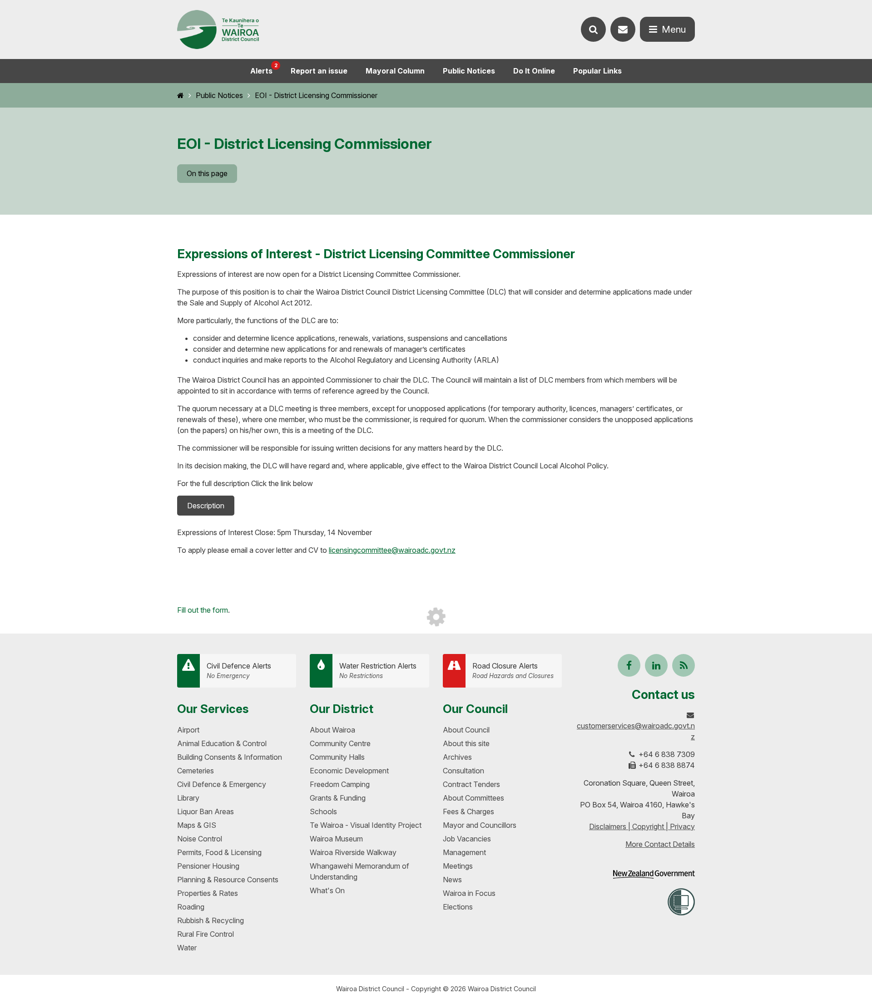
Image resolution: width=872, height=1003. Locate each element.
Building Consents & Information (229, 757)
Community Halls (337, 757)
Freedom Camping (340, 784)
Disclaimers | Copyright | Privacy (642, 826)
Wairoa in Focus (469, 893)
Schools (323, 811)
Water (187, 947)
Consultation (463, 770)
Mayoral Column (395, 70)
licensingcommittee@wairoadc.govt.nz (392, 550)
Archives (457, 757)
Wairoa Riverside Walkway (353, 852)
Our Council (475, 709)
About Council (466, 729)
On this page (207, 173)
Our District (341, 709)
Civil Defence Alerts (239, 670)
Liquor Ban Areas (205, 811)
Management (464, 852)
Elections (458, 906)
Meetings (458, 865)
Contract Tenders (471, 784)
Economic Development (349, 770)
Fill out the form (202, 610)
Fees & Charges (468, 811)
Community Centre (340, 743)
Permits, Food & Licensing (219, 852)
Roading (190, 906)
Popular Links (597, 70)
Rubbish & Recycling (210, 920)
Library (188, 797)
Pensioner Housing (208, 865)
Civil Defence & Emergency (221, 784)
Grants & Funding (338, 797)
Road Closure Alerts (513, 670)
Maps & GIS (196, 825)
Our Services (213, 709)
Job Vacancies (467, 838)
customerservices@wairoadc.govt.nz (636, 731)
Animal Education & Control (222, 743)
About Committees (473, 797)
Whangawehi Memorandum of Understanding (359, 871)
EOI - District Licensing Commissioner (316, 95)
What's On (327, 890)
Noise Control (199, 838)
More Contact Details (660, 844)
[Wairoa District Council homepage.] (218, 29)
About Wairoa (332, 729)
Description (205, 505)
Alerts (263, 68)
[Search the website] (593, 29)
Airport (188, 729)
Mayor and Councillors (479, 825)
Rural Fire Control (205, 934)
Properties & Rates (207, 893)
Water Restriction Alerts (377, 670)
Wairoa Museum (336, 838)
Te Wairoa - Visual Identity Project (365, 825)
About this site (466, 743)
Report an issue (319, 70)
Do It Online (534, 70)
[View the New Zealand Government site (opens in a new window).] (654, 874)
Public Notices (469, 70)
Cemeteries (195, 770)
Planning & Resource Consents (227, 879)
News (452, 879)
